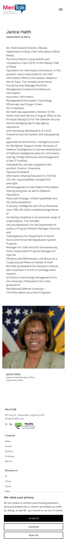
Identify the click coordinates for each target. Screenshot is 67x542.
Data (7, 491)
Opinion (9, 451)
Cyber (8, 486)
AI (6, 476)
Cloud (8, 481)
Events (8, 446)
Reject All (33, 535)
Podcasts (9, 456)
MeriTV (9, 461)
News (8, 441)
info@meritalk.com (14, 418)
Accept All (33, 518)
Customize (33, 526)
